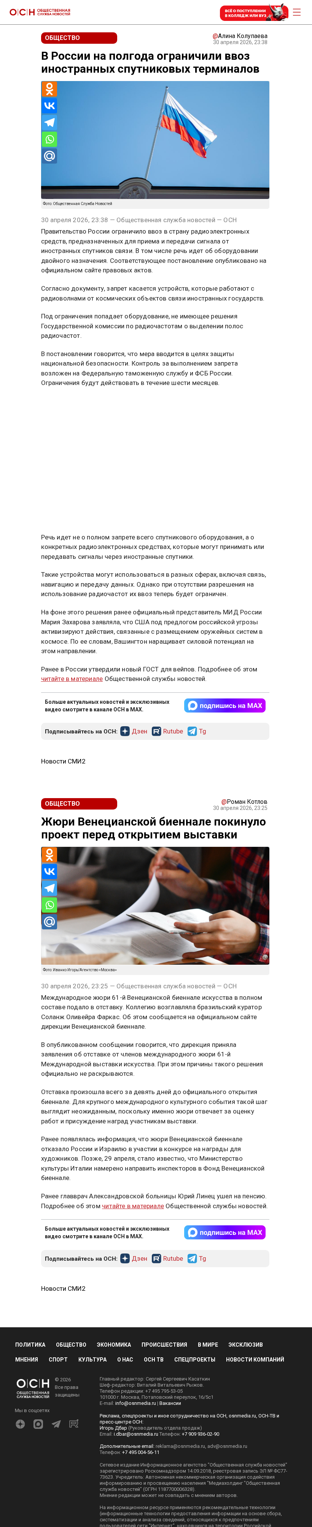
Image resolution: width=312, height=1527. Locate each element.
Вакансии (170, 1403)
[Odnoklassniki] (49, 89)
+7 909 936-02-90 (200, 1434)
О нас (125, 1360)
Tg (202, 731)
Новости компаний (255, 1360)
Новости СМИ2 (63, 761)
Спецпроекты (194, 1360)
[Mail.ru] (49, 156)
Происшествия (164, 1345)
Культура (92, 1360)
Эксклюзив (246, 1345)
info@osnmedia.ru (135, 1403)
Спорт (58, 1360)
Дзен (139, 731)
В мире (208, 1345)
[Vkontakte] (49, 105)
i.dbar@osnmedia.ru (136, 1434)
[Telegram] (49, 122)
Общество (71, 1345)
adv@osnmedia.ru (227, 1446)
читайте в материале (72, 678)
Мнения (26, 1360)
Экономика (114, 1345)
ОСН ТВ (154, 1360)
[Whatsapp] (49, 139)
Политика (30, 1345)
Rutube (173, 731)
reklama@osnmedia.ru (180, 1446)
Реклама (65, 405)
